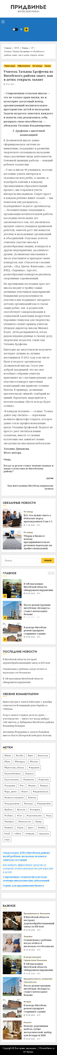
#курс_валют (10, 791)
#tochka (19, 755)
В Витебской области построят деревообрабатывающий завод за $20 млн (26, 661)
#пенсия (32, 797)
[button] (3, 21)
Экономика (45, 913)
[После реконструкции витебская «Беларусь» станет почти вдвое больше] (12, 610)
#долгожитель (11, 779)
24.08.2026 (30, 930)
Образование (24, 66)
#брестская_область (14, 767)
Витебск (42, 827)
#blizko (7, 755)
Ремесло (27, 1022)
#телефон (9, 821)
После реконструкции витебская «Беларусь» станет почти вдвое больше (37, 609)
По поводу (37, 66)
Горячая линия (30, 960)
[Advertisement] (42, 29)
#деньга (29, 773)
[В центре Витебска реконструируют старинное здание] (12, 632)
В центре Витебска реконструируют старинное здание (35, 630)
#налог (24, 791)
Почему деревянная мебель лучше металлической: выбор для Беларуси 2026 (38, 1030)
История (27, 1002)
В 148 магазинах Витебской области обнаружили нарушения (38, 587)
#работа (8, 809)
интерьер (29, 833)
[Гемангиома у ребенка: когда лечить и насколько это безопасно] (12, 942)
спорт (7, 839)
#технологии (24, 821)
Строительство (30, 982)
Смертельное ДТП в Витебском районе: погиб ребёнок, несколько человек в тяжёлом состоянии (26, 856)
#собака (8, 815)
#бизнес (34, 761)
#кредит (44, 785)
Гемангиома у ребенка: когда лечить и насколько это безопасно (39, 943)
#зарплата (43, 779)
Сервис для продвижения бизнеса (23, 885)
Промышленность (31, 913)
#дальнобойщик (12, 773)
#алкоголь (43, 755)
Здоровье (28, 936)
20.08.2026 (30, 593)
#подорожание (12, 803)
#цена (20, 827)
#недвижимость (40, 791)
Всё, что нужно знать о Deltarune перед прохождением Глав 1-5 (38, 518)
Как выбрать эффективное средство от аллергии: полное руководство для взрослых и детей (28, 868)
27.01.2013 (10, 84)
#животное (28, 779)
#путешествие (44, 803)
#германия (34, 767)
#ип (22, 785)
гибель (17, 833)
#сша (48, 815)
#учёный (8, 827)
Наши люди (10, 66)
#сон (19, 815)
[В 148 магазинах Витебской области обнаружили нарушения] (12, 588)
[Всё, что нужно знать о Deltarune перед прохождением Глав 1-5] (12, 518)
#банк (7, 761)
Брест (30, 827)
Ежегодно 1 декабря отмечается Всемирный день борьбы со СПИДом (27, 705)
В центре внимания (32, 957)
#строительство (34, 815)
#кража (32, 785)
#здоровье (9, 785)
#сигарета (35, 809)
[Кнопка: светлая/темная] (15, 29)
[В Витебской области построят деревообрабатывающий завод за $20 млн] (12, 921)
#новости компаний (14, 797)
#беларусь (20, 761)
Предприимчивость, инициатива (38, 979)
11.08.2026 (30, 525)
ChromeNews (45, 1048)
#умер (38, 821)
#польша (28, 803)
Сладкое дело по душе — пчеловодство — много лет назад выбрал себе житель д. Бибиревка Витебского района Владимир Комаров (28, 720)
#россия (21, 809)
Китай (7, 833)
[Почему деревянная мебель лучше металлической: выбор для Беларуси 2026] (12, 1030)
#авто (30, 755)
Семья (47, 66)
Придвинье (28, 7)
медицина (44, 833)
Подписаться (26, 29)
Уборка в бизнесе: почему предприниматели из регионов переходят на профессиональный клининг (38, 543)
